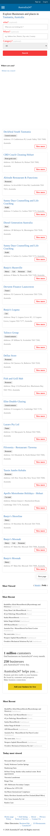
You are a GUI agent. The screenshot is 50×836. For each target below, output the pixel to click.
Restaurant (8, 181)
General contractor (10, 136)
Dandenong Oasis (10, 768)
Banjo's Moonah (12, 558)
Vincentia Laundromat (12, 777)
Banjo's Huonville (13, 267)
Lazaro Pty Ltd (11, 424)
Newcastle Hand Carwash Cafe (14, 761)
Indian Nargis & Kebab (16, 621)
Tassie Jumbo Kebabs (15, 470)
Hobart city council (8, 71)
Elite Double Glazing (15, 401)
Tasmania (8, 17)
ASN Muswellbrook (15, 625)
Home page (9, 817)
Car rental (8, 497)
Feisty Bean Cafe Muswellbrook (18, 610)
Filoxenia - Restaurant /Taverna (20, 447)
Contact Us (36, 819)
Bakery (7, 271)
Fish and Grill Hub (13, 378)
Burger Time (8, 781)
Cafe (13, 271)
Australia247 (25, 7)
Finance (7, 291)
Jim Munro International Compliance (17, 792)
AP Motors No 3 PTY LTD (13, 788)
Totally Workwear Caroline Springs (16, 764)
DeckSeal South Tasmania (17, 131)
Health (7, 207)
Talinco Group (11, 332)
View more (40, 146)
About (33, 817)
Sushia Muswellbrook (16, 617)
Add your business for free (25, 687)
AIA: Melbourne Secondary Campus (16, 785)
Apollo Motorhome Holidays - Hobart (23, 493)
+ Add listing (22, 817)
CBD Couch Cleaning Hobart (19, 154)
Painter (7, 428)
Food (29, 271)
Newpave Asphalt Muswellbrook (20, 638)
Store (6, 226)
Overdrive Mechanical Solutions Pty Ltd (23, 641)
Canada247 (26, 826)
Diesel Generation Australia (18, 222)
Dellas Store (10, 355)
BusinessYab (24, 823)
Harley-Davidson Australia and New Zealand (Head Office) (24, 795)
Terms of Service (21, 819)
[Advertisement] (25, 102)
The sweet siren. (12, 634)
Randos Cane (9, 803)
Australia (19, 17)
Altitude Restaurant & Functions (21, 177)
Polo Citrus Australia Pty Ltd (14, 799)
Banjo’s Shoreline (13, 516)
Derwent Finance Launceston (19, 286)
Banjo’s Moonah (12, 539)
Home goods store (10, 159)
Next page (42, 576)
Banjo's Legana (11, 309)
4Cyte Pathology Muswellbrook (18, 614)
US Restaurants (39, 823)
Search (25, 53)
